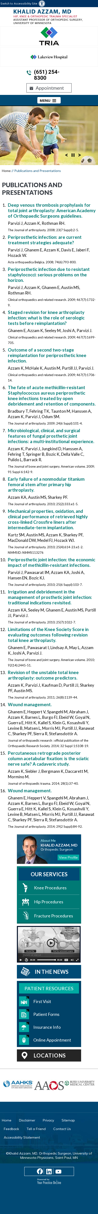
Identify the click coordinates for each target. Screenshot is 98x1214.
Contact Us (62, 1129)
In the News (52, 972)
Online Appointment (52, 1040)
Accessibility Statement (22, 1137)
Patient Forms (46, 1014)
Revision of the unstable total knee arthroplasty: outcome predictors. (43, 675)
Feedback (11, 1129)
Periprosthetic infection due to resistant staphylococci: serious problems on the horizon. (49, 274)
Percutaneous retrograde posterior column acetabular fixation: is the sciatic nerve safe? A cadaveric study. (48, 758)
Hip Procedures (48, 901)
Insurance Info (47, 1027)
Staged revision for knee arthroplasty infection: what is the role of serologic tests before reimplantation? (46, 317)
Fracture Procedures (53, 915)
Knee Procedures (50, 887)
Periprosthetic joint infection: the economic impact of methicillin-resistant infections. (51, 562)
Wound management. (30, 704)
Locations (50, 1055)
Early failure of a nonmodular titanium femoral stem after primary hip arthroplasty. (46, 484)
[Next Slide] (80, 154)
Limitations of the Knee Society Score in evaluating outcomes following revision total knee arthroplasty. (48, 635)
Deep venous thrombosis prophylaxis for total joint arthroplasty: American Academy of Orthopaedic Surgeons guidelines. (52, 210)
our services (49, 874)
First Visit (42, 1001)
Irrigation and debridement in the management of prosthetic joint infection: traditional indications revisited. (50, 597)
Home (6, 171)
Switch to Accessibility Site (18, 3)
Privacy (48, 1120)
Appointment (50, 88)
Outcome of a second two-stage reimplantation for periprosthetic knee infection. (47, 355)
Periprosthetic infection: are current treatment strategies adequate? (45, 239)
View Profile (68, 857)
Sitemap (68, 1120)
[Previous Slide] (66, 154)
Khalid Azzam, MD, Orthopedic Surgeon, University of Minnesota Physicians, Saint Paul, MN (50, 1155)
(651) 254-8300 (46, 75)
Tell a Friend (36, 1129)
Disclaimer (27, 1120)
